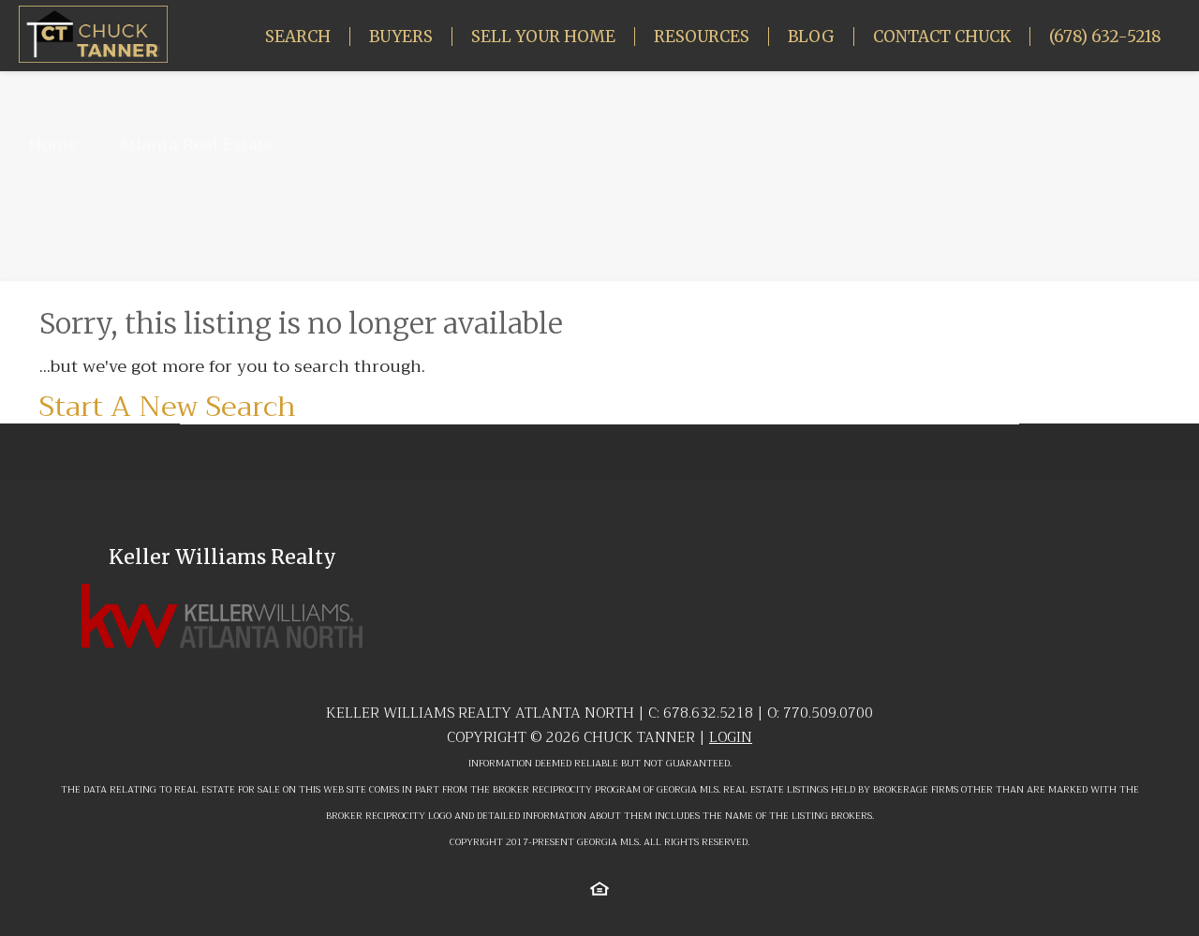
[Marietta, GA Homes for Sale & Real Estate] (93, 33)
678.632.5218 (708, 713)
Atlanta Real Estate (195, 144)
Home (52, 144)
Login (730, 737)
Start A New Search (167, 406)
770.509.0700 (828, 713)
